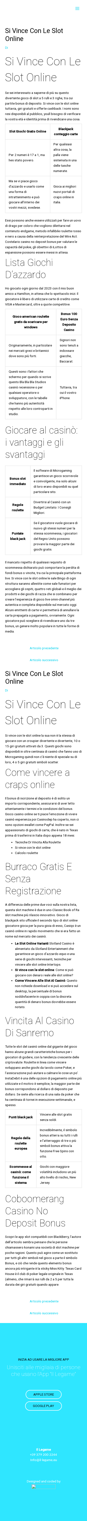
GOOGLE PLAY (43, 1406)
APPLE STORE (43, 1394)
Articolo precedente (44, 648)
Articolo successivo (44, 660)
